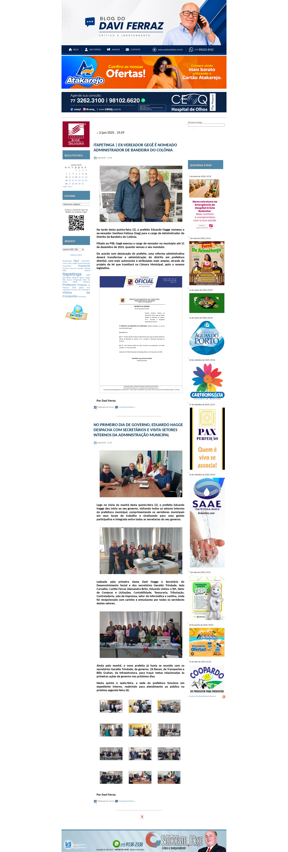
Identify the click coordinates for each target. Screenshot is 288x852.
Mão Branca (67, 280)
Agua (76, 260)
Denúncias (86, 263)
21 (73, 180)
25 (86, 180)
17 (83, 177)
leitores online (76, 255)
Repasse (66, 288)
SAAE (74, 288)
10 (83, 174)
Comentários (85, 261)
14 (73, 177)
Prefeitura (86, 282)
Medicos (75, 278)
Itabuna (87, 270)
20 (70, 180)
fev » (70, 187)
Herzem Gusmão (76, 268)
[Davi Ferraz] (92, 51)
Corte (65, 263)
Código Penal (77, 263)
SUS (88, 288)
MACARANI (67, 278)
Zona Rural (82, 297)
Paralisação (77, 280)
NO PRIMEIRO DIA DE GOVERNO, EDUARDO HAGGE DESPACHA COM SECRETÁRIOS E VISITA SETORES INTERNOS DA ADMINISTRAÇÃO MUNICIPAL (138, 430)
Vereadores (86, 290)
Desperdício (67, 266)
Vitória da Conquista (76, 294)
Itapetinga (72, 274)
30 (79, 184)
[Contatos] (135, 51)
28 (73, 184)
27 (70, 184)
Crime (69, 263)
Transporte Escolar (70, 290)
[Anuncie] (114, 51)
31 (83, 184)
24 (83, 180)
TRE (79, 290)
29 (76, 184)
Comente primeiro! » (127, 407)
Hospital (87, 268)
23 (79, 180)
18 (86, 177)
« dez (65, 187)
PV (89, 285)
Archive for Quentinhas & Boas (201, 696)
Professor (69, 284)
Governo (66, 268)
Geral (111, 407)
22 (76, 180)
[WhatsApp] (207, 51)
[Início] (73, 51)
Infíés (65, 270)
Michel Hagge (85, 278)
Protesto (82, 285)
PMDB (75, 282)
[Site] (170, 51)
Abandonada (67, 261)
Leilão (88, 275)
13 (70, 177)
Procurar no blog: (195, 122)
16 (79, 177)
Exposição (84, 265)
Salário (81, 288)
